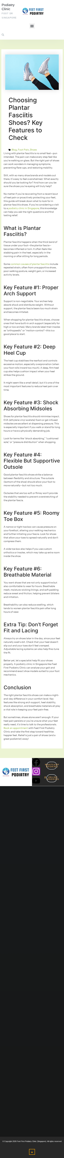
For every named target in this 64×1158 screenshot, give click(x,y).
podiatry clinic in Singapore (23, 208)
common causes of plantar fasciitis (30, 264)
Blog (14, 149)
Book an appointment (16, 728)
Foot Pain (23, 149)
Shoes (33, 149)
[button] (32, 26)
